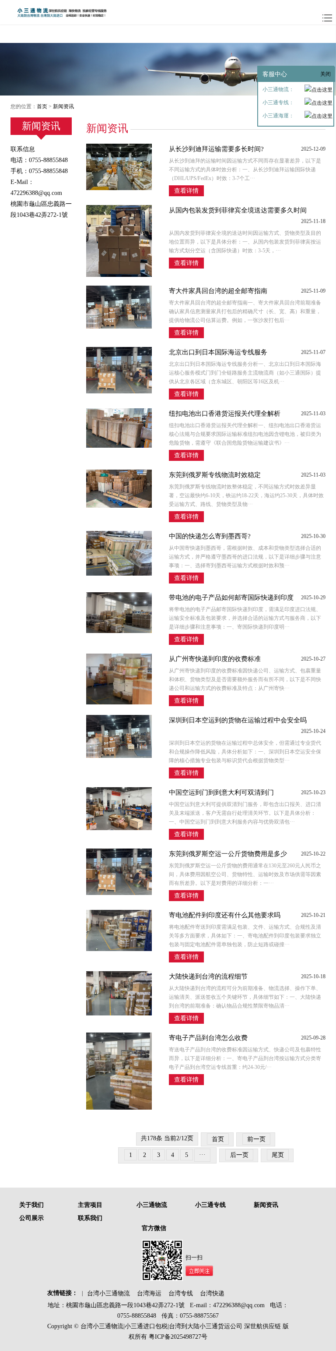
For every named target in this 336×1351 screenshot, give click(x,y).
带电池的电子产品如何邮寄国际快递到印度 (231, 597)
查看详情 (186, 190)
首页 (42, 106)
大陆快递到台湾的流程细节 (208, 976)
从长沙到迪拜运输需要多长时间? (216, 148)
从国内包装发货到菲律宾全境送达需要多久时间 (238, 210)
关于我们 (31, 1205)
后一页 (239, 1155)
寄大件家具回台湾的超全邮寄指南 (218, 290)
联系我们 (90, 1218)
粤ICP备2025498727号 (177, 1336)
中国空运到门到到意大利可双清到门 (221, 792)
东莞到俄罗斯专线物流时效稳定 (215, 474)
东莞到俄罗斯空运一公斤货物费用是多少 (228, 853)
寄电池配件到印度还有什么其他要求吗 (224, 915)
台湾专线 (180, 1293)
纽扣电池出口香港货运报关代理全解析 (224, 413)
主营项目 (90, 1205)
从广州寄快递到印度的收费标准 (215, 658)
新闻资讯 (63, 106)
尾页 (278, 1155)
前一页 (256, 1139)
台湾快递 (212, 1293)
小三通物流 (151, 1205)
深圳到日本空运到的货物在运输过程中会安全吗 (238, 720)
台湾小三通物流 (108, 1293)
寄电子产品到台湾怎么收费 (208, 1037)
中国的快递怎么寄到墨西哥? (210, 536)
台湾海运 (149, 1293)
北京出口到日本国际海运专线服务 (218, 352)
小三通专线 (210, 1205)
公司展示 (31, 1218)
